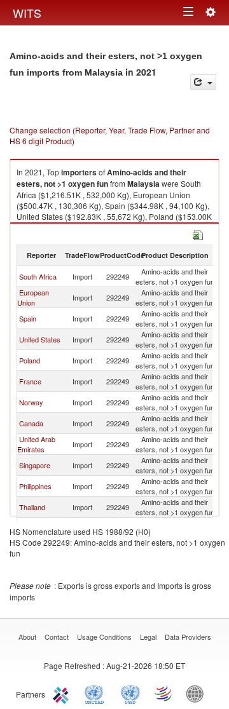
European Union (33, 297)
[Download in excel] (198, 233)
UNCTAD (96, 693)
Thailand (32, 507)
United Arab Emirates (36, 444)
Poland (29, 360)
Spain (27, 318)
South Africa (38, 276)
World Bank (198, 693)
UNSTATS (130, 693)
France (30, 381)
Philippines (35, 486)
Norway (31, 402)
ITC (63, 693)
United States (39, 339)
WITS (27, 12)
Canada (31, 423)
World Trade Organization (164, 693)
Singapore (34, 465)
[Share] (203, 82)
